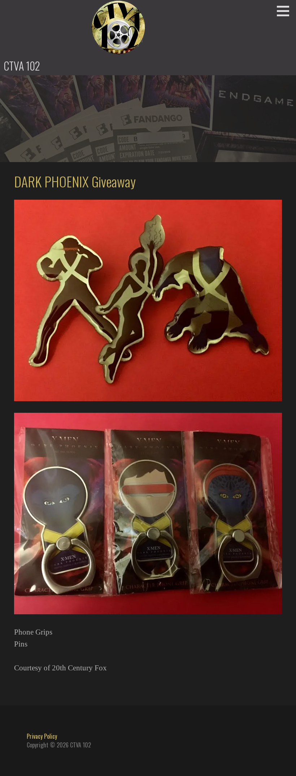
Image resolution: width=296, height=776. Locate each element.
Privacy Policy (42, 736)
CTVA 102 (22, 66)
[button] (285, 10)
